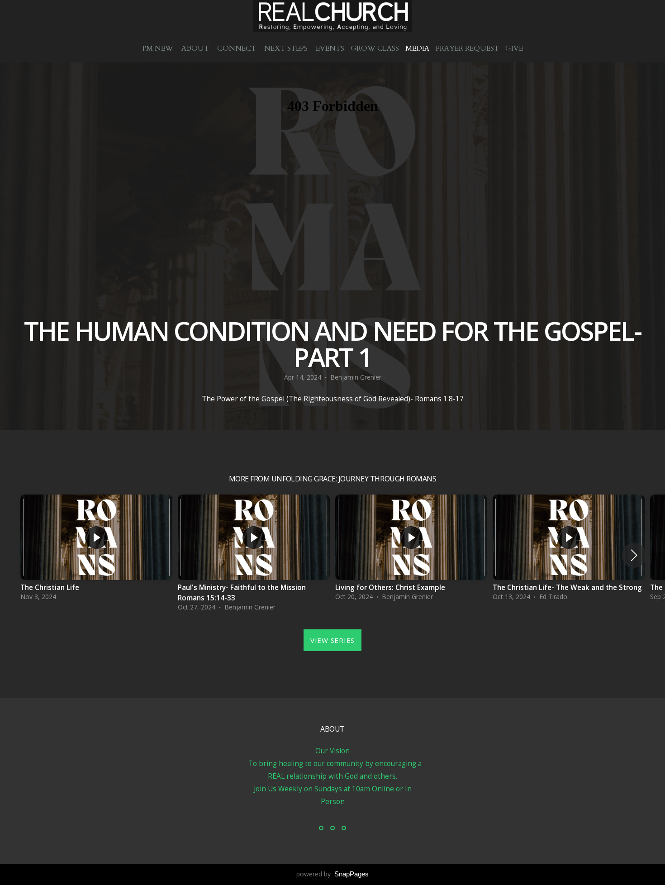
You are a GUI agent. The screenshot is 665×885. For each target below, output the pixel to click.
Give (514, 48)
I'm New (158, 48)
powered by (332, 874)
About (196, 48)
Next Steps (286, 48)
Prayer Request (467, 48)
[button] (634, 555)
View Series (332, 640)
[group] (96, 550)
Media (417, 48)
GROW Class (375, 48)
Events (330, 48)
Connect (237, 48)
